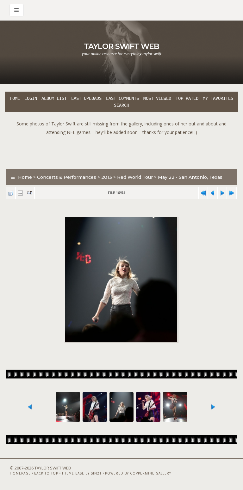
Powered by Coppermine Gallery (138, 473)
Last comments (122, 98)
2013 (106, 177)
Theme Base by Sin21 (82, 473)
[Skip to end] (231, 193)
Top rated (187, 98)
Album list (54, 98)
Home (15, 98)
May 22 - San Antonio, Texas (190, 177)
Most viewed (157, 98)
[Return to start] (203, 193)
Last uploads (86, 98)
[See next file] (222, 193)
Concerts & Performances (66, 177)
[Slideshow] (29, 193)
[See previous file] (212, 193)
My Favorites (218, 98)
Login (30, 98)
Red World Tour (135, 177)
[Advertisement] (121, 150)
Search (121, 105)
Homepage (20, 473)
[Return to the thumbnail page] (10, 193)
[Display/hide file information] (20, 193)
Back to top (46, 473)
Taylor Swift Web (121, 46)
